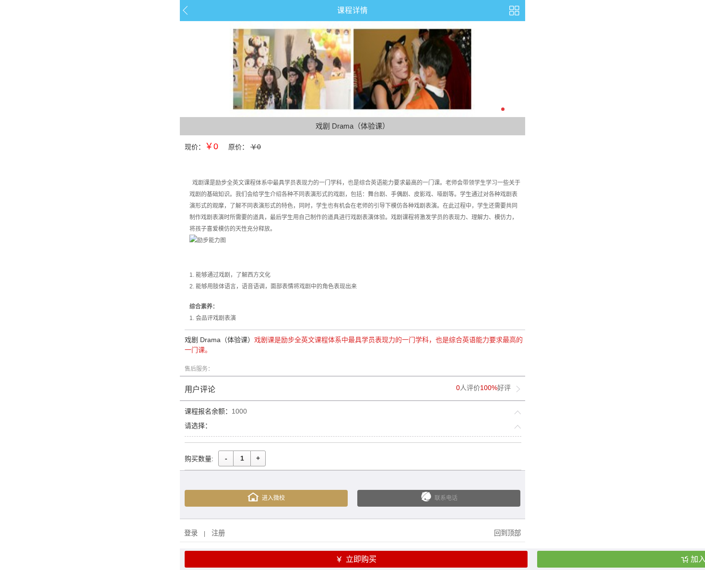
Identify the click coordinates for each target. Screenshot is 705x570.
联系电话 (446, 498)
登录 (191, 533)
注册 (218, 533)
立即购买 (361, 559)
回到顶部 (507, 533)
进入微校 (273, 498)
